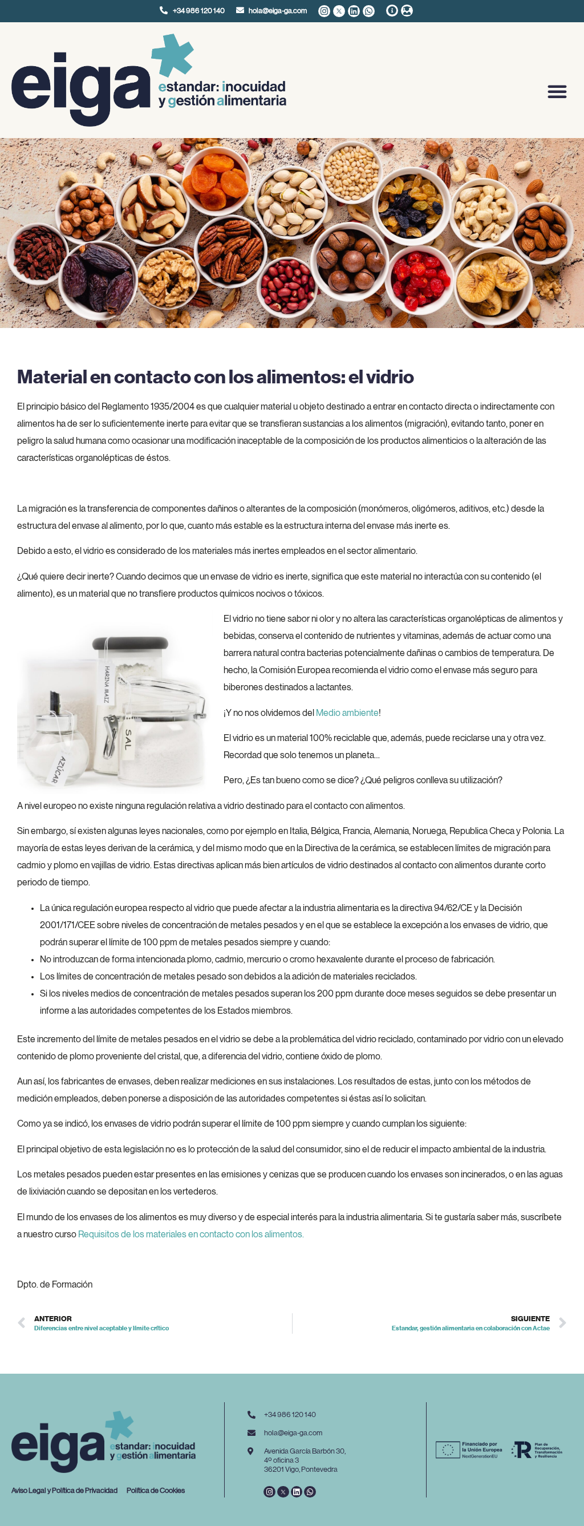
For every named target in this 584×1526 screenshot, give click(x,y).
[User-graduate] (407, 11)
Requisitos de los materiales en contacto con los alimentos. (191, 1234)
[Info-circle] (392, 11)
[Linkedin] (354, 11)
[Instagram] (324, 11)
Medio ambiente (347, 713)
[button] (557, 91)
